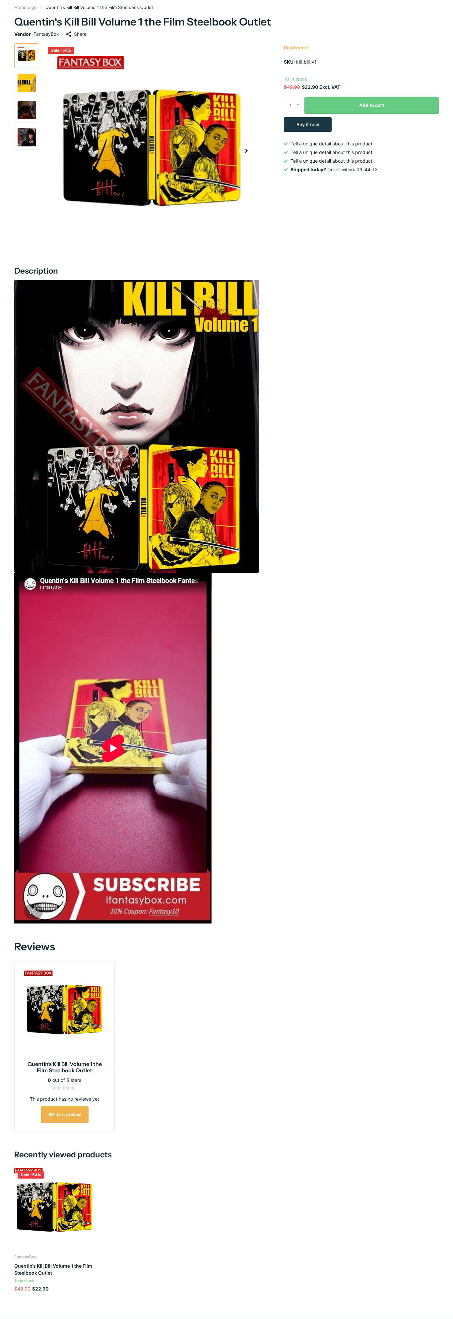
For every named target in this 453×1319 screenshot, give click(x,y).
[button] (246, 150)
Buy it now (307, 124)
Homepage (25, 7)
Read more (296, 47)
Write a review (64, 1114)
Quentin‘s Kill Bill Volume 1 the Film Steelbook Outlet (53, 1269)
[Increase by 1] (299, 99)
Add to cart (371, 105)
